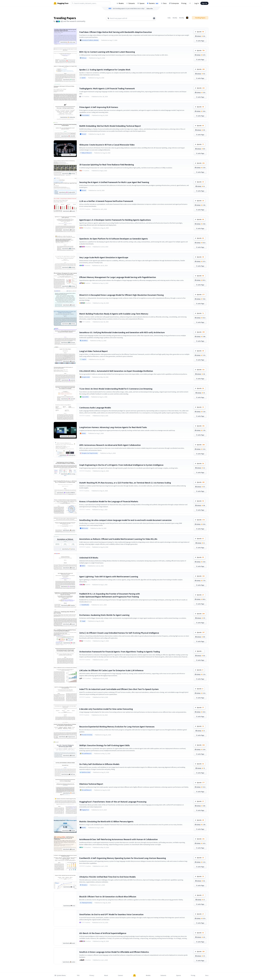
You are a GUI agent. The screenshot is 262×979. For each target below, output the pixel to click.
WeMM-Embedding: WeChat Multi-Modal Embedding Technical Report (110, 126)
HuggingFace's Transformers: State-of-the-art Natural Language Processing (112, 801)
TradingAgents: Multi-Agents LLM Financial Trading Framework (107, 88)
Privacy (92, 975)
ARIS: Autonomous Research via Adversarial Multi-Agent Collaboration (110, 445)
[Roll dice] (154, 18)
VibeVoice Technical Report (91, 784)
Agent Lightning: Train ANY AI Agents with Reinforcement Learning (108, 576)
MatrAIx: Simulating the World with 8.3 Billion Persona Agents (106, 821)
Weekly (175, 18)
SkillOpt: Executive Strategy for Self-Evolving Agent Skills (104, 745)
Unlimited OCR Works (88, 557)
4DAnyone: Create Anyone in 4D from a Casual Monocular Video (107, 144)
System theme (61, 975)
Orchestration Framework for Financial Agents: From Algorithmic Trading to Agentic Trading (119, 651)
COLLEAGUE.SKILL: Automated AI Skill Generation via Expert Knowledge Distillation (116, 371)
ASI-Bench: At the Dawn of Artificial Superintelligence (102, 933)
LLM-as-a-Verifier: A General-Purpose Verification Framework (106, 201)
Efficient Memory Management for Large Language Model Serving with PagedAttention (117, 277)
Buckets (153, 3)
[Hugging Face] (134, 975)
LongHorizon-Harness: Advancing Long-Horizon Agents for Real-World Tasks (113, 427)
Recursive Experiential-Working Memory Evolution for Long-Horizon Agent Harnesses (117, 726)
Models (121, 3)
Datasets (131, 3)
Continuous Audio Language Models (95, 407)
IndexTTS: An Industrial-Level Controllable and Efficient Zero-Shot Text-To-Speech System (119, 689)
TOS (78, 975)
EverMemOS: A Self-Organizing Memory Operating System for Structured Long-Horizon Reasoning (122, 858)
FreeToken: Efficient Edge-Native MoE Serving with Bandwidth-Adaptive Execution (115, 32)
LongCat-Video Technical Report (93, 351)
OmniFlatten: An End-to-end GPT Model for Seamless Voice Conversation (111, 914)
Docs (165, 3)
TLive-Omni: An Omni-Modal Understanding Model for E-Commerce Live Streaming (115, 388)
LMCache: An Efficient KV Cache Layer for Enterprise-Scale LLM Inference (111, 670)
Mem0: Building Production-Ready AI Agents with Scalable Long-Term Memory (113, 313)
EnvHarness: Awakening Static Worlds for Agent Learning (104, 615)
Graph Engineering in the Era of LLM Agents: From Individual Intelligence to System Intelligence (121, 465)
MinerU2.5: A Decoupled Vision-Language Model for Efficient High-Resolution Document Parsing (121, 295)
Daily (169, 18)
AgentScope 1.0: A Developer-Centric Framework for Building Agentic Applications (115, 220)
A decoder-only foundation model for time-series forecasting (106, 709)
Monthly (181, 18)
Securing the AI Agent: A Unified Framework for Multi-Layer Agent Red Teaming (114, 182)
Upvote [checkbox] (200, 32)
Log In (196, 3)
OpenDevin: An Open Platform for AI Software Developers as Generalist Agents (113, 238)
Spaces (142, 3)
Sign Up (204, 3)
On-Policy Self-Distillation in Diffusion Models (99, 764)
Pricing (183, 3)
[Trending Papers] (187, 18)
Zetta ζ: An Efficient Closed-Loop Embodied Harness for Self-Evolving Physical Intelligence (119, 633)
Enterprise (175, 3)
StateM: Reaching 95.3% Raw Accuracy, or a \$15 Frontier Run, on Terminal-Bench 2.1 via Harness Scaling (125, 482)
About (106, 975)
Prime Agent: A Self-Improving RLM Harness (98, 107)
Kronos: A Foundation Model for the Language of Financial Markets (108, 501)
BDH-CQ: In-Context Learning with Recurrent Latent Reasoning (107, 52)
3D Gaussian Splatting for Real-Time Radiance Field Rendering (106, 164)
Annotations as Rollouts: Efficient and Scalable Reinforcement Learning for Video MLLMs (118, 539)
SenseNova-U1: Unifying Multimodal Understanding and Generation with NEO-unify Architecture (122, 332)
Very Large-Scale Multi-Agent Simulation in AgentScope (103, 257)
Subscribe (149, 8)
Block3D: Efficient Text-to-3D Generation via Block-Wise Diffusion (107, 896)
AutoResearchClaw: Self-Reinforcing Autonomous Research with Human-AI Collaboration (118, 839)
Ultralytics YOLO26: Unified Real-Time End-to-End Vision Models (107, 876)
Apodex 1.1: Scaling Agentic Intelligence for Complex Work (104, 69)
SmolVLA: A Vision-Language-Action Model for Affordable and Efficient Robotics (114, 952)
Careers (120, 975)
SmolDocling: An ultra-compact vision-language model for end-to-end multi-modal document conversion (125, 520)
